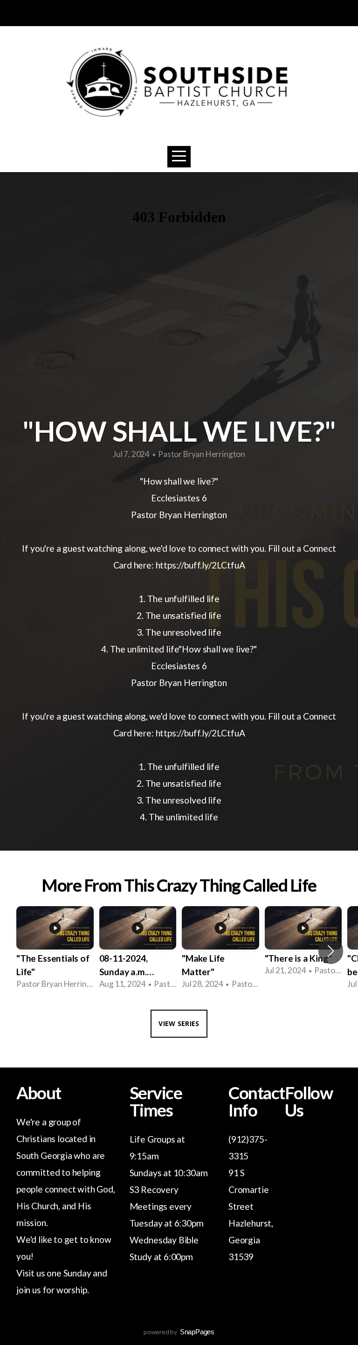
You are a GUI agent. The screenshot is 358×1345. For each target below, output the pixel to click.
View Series (178, 1023)
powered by (179, 1332)
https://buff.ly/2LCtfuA (200, 565)
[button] (330, 951)
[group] (55, 951)
